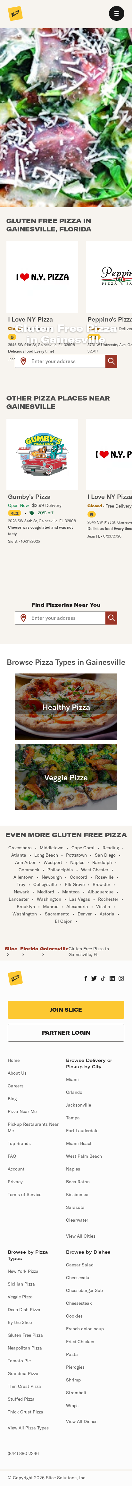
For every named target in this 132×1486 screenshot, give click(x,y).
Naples (73, 1169)
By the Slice (20, 1322)
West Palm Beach (84, 1156)
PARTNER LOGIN (66, 1033)
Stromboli (76, 1393)
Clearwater (77, 1220)
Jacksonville (78, 1105)
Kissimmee (77, 1194)
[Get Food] (111, 361)
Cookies (74, 1316)
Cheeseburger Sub (84, 1290)
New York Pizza (23, 1271)
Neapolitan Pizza (25, 1348)
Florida (29, 949)
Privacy (15, 1182)
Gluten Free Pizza (25, 1335)
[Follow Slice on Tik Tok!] (103, 979)
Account (16, 1169)
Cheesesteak (79, 1303)
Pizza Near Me (22, 1111)
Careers (15, 1086)
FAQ (12, 1156)
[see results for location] (23, 361)
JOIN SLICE (66, 1010)
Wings (72, 1405)
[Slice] (15, 14)
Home (14, 1060)
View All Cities (80, 1236)
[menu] (116, 13)
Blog (12, 1098)
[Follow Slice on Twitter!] (94, 979)
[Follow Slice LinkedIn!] (112, 979)
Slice (11, 949)
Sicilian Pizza (21, 1284)
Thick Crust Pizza (25, 1412)
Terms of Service (24, 1194)
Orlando (74, 1092)
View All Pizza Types (28, 1428)
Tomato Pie (19, 1361)
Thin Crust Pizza (24, 1386)
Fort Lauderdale (82, 1130)
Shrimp (73, 1380)
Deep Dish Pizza (24, 1309)
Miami (72, 1079)
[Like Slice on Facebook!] (85, 979)
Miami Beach (79, 1143)
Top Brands (19, 1143)
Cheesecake (78, 1277)
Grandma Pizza (23, 1373)
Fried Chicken (80, 1341)
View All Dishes (81, 1421)
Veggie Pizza (20, 1297)
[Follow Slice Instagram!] (121, 979)
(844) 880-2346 (23, 1453)
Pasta (72, 1354)
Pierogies (75, 1367)
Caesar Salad (80, 1265)
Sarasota (75, 1207)
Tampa (73, 1118)
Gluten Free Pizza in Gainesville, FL (89, 951)
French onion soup (85, 1329)
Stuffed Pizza (21, 1399)
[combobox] (68, 361)
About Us (17, 1073)
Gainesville (54, 949)
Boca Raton (78, 1182)
